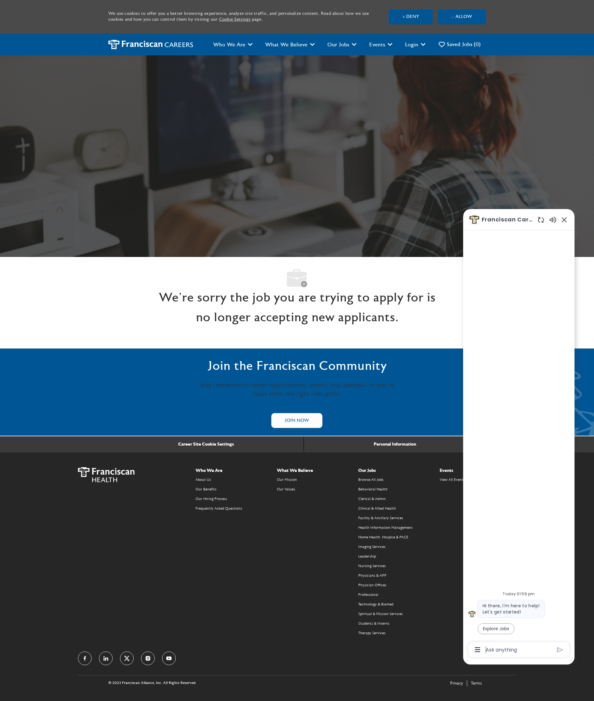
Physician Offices (372, 585)
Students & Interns (374, 623)
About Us (203, 479)
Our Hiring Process (211, 499)
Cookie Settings (235, 19)
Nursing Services (372, 566)
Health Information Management (385, 527)
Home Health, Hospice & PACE (383, 537)
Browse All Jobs (371, 479)
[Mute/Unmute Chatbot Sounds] (552, 219)
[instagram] (148, 658)
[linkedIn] (106, 658)
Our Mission (287, 479)
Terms (476, 683)
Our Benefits (206, 489)
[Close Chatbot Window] (564, 219)
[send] (560, 650)
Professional (368, 594)
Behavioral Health (373, 489)
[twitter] (127, 658)
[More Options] (477, 649)
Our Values (286, 489)
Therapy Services (371, 633)
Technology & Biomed (376, 604)
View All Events (452, 479)
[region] (519, 434)
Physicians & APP (372, 575)
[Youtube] (169, 658)
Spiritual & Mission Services (380, 614)
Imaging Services (371, 547)
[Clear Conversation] (540, 220)
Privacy (456, 683)
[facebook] (85, 658)
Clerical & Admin (372, 499)
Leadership (367, 556)
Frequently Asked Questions (219, 508)
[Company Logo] (150, 44)
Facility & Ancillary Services (380, 518)
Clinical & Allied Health (377, 508)
